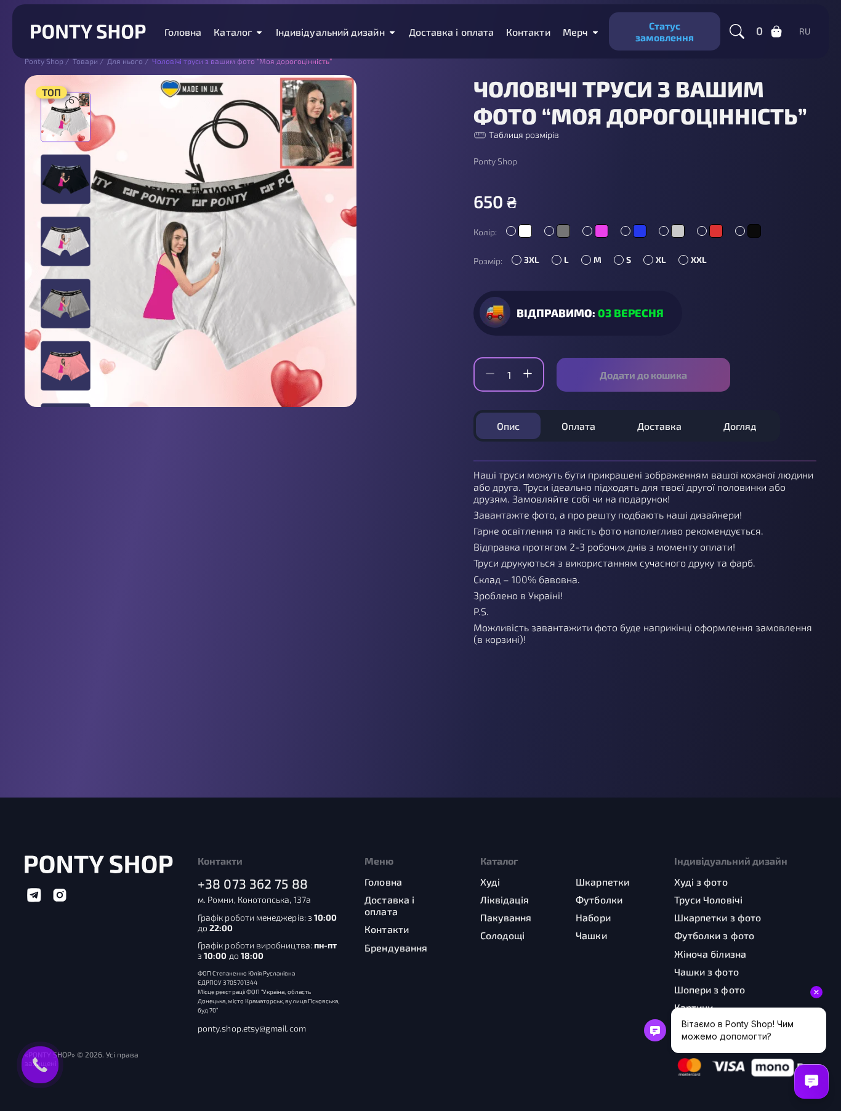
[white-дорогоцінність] (66, 241)
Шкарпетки (602, 881)
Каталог (233, 32)
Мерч (575, 32)
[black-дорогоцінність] (66, 179)
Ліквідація (504, 899)
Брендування (395, 947)
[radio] (519, 231)
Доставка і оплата (451, 32)
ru (804, 31)
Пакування (506, 917)
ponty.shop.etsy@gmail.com (252, 1028)
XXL (699, 259)
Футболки (599, 899)
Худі (490, 881)
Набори (593, 917)
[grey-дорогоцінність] (66, 303)
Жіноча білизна (710, 954)
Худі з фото (701, 881)
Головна (183, 32)
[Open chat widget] (811, 1081)
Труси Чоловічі (708, 899)
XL (661, 259)
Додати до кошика (643, 375)
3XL (531, 259)
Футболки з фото (714, 935)
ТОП (51, 92)
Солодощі (502, 935)
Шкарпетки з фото (717, 917)
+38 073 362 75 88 (253, 883)
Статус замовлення (664, 31)
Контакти (528, 32)
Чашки (591, 935)
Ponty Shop (495, 161)
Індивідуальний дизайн (330, 32)
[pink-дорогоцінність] (66, 365)
